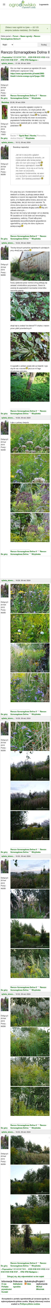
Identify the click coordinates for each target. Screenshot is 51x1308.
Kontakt (4, 1292)
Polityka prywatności (6, 1288)
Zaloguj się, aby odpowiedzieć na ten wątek (25, 1276)
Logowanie (43, 4)
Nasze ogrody (26, 36)
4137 (16, 60)
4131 (39, 57)
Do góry (4, 98)
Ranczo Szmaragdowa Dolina (28, 96)
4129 (30, 57)
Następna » (33, 60)
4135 (7, 60)
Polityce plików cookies (30, 1304)
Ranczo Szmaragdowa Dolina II (23, 95)
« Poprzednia (6, 57)
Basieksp (5, 102)
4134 (3, 60)
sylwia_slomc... (8, 63)
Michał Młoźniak (40, 1288)
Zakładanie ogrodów (17, 1285)
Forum (15, 36)
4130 (34, 57)
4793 (27, 60)
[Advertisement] (25, 17)
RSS (29, 1284)
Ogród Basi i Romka (27, 135)
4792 (22, 60)
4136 (11, 60)
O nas (3, 1284)
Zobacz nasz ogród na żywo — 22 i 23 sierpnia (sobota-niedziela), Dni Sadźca (22, 29)
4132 (43, 57)
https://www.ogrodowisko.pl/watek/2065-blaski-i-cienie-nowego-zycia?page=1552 (27, 74)
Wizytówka (36, 98)
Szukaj (44, 45)
